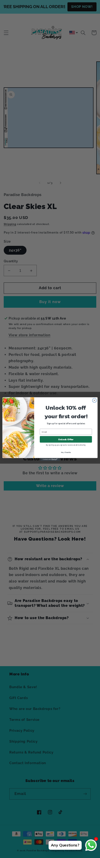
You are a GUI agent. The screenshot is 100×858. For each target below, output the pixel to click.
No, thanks (66, 452)
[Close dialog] (94, 400)
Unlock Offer (65, 439)
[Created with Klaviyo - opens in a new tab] (50, 459)
